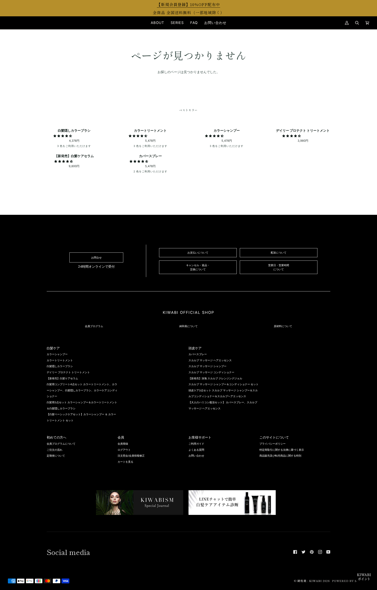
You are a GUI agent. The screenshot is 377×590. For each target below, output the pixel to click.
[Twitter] (303, 552)
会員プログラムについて (61, 443)
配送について (278, 252)
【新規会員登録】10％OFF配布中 (188, 4)
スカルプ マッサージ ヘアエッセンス (210, 360)
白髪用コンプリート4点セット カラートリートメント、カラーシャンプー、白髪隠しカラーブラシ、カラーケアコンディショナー (82, 390)
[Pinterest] (312, 552)
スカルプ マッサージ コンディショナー (211, 372)
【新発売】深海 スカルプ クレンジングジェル (215, 378)
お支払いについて (197, 252)
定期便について (56, 455)
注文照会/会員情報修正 (131, 455)
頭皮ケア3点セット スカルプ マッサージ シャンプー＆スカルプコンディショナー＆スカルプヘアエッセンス (223, 393)
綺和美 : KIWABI (309, 581)
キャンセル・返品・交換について (198, 267)
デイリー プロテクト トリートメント (68, 372)
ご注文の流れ (54, 449)
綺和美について (188, 326)
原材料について (283, 326)
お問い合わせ (196, 455)
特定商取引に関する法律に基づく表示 (281, 449)
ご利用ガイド (196, 443)
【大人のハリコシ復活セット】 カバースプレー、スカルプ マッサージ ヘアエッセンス (222, 405)
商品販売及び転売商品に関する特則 (280, 455)
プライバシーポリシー (272, 443)
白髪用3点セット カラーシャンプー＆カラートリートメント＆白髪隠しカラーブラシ (82, 405)
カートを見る (125, 461)
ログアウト (124, 449)
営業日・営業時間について (278, 267)
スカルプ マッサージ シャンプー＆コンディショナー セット (223, 384)
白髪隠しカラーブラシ (60, 366)
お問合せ (96, 257)
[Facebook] (295, 552)
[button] (157, 22)
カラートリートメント (60, 360)
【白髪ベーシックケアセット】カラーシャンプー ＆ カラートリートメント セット (81, 417)
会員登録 (123, 443)
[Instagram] (320, 552)
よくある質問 (196, 449)
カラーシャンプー (57, 354)
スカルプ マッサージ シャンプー (207, 366)
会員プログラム (94, 326)
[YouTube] (328, 552)
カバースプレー (197, 354)
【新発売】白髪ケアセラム (62, 378)
